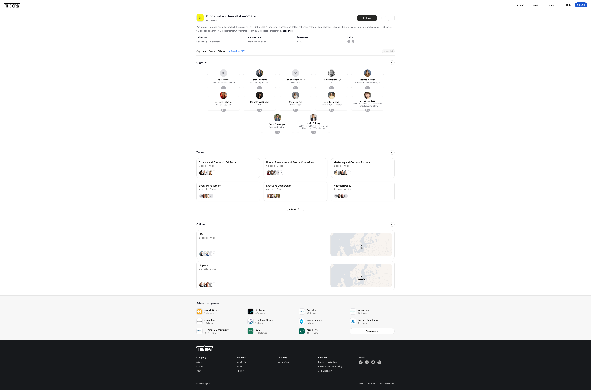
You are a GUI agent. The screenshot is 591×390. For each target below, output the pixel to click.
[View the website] (353, 41)
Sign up (581, 4)
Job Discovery (325, 370)
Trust (239, 366)
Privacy (371, 383)
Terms (361, 383)
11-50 (299, 41)
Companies (283, 361)
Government (214, 41)
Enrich (536, 5)
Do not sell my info (387, 383)
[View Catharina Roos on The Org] (367, 95)
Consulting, (201, 41)
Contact (200, 366)
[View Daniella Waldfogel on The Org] (259, 95)
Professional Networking (330, 366)
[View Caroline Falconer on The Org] (223, 95)
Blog (198, 370)
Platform (520, 5)
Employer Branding (327, 361)
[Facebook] (373, 362)
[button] (223, 81)
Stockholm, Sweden (256, 41)
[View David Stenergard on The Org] (277, 117)
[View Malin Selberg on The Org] (313, 117)
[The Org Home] (12, 5)
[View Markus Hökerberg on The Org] (331, 73)
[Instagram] (379, 362)
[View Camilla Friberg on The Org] (331, 95)
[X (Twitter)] (361, 362)
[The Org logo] (204, 348)
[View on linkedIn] (348, 41)
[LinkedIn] (367, 362)
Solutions (241, 361)
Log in (567, 4)
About (199, 361)
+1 (222, 41)
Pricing (240, 370)
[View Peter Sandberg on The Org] (259, 73)
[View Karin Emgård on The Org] (295, 95)
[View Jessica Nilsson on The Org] (367, 73)
